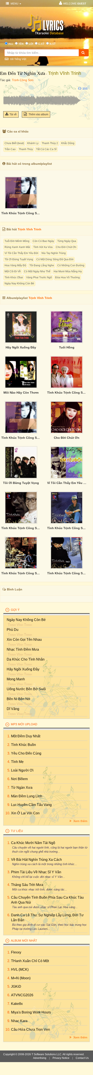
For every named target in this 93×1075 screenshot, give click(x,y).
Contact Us (82, 1058)
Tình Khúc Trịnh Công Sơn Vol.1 (21, 528)
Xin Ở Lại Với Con (25, 813)
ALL (10, 43)
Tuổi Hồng (66, 347)
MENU (14, 3)
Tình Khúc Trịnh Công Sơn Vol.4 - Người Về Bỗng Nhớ (21, 213)
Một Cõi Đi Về (13, 271)
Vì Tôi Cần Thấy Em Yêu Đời (21, 253)
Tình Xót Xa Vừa (43, 247)
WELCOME (74, 3)
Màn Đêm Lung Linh (26, 796)
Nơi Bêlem (19, 779)
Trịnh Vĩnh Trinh (64, 73)
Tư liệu (17, 831)
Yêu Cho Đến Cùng (26, 753)
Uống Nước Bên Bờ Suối (26, 689)
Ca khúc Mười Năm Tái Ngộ (33, 843)
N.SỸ (53, 43)
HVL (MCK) (20, 969)
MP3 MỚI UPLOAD (24, 724)
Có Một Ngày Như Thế (37, 271)
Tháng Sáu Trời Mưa (27, 885)
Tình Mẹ (17, 762)
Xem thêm (79, 821)
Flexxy (16, 952)
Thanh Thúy (26, 149)
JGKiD (16, 986)
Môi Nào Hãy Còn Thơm (20, 392)
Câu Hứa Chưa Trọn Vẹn (30, 1029)
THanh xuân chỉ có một (30, 961)
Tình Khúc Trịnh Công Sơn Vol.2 (67, 573)
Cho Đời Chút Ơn (66, 247)
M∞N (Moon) (20, 978)
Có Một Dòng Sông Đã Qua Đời (55, 259)
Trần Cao (10, 149)
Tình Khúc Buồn (23, 745)
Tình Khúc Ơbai (14, 277)
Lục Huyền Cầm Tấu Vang (31, 805)
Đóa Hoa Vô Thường (67, 277)
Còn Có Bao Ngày (43, 241)
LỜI (31, 43)
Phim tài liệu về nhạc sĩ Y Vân (36, 872)
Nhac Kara (19, 1021)
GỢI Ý (15, 609)
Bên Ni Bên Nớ (18, 699)
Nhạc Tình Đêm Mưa (23, 649)
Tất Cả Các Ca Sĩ (46, 149)
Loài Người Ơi (22, 770)
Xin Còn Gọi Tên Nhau (24, 639)
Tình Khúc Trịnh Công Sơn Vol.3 (21, 573)
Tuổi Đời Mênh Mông (17, 241)
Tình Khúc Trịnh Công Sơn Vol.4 (67, 528)
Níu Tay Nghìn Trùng (54, 253)
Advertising (39, 1058)
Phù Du (12, 629)
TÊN (21, 43)
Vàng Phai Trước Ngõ (39, 277)
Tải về (13, 114)
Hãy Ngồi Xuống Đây (21, 347)
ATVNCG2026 (22, 995)
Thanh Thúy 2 (50, 143)
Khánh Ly (32, 143)
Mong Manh (16, 679)
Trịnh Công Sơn (23, 80)
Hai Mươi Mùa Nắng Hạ (68, 271)
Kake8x (17, 1004)
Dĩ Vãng (13, 709)
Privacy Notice (61, 1058)
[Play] (7, 88)
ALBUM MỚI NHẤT (24, 940)
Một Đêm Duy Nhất (25, 736)
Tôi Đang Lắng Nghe (41, 265)
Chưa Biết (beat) (14, 143)
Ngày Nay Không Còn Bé (19, 283)
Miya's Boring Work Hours (31, 1012)
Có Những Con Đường (70, 265)
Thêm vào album (38, 114)
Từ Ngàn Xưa (21, 787)
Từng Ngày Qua (66, 241)
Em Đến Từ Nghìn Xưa (22, 73)
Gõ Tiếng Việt (18, 59)
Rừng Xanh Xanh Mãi (17, 247)
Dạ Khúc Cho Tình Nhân (26, 659)
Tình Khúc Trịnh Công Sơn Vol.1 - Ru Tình (67, 392)
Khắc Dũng (67, 143)
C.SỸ (41, 43)
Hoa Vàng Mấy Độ (15, 265)
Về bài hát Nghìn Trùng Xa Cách (36, 859)
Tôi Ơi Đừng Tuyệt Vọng (19, 259)
